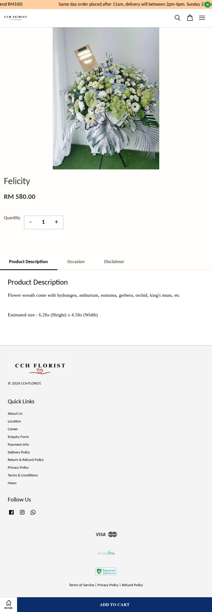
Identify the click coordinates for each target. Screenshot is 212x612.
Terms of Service (81, 585)
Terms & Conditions (23, 475)
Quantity (12, 218)
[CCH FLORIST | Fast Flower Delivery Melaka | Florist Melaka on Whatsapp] (33, 515)
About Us (15, 414)
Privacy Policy (18, 468)
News (12, 483)
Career (13, 429)
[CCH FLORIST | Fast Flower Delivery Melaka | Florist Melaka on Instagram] (22, 515)
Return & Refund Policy (26, 460)
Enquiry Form (18, 437)
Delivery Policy (19, 452)
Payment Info (18, 445)
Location (14, 421)
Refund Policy (132, 585)
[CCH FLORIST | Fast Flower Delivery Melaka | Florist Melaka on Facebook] (11, 515)
